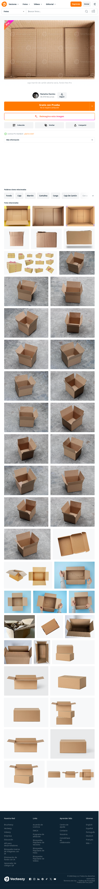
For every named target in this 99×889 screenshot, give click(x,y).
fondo (9, 194)
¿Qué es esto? (29, 134)
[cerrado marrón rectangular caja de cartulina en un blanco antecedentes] (46, 237)
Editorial (49, 4)
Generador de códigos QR (10, 863)
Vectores (12, 4)
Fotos (25, 4)
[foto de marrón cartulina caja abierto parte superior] (77, 261)
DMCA (34, 829)
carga (55, 194)
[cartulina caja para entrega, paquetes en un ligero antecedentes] (26, 679)
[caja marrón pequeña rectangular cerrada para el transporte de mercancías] (50, 625)
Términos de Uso (86, 879)
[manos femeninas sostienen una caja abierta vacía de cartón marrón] (82, 600)
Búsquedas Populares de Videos (37, 857)
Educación (8, 838)
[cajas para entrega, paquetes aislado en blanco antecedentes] (73, 651)
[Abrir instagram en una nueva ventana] (34, 879)
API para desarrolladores (11, 843)
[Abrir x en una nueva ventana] (51, 879)
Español (87, 827)
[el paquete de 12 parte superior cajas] (30, 261)
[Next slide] (89, 194)
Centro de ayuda (62, 824)
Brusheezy (8, 823)
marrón (30, 194)
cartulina (43, 194)
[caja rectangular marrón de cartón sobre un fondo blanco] (16, 237)
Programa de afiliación (37, 834)
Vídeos (37, 4)
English (87, 823)
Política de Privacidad (85, 881)
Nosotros (62, 833)
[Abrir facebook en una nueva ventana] (30, 879)
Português (88, 831)
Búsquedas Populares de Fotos (37, 849)
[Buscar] (86, 11)
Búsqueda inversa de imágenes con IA (12, 850)
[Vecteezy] (4, 4)
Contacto (62, 829)
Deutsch (87, 834)
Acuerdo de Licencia (37, 824)
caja (19, 194)
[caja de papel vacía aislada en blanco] (28, 573)
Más (86, 842)
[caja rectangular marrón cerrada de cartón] (79, 237)
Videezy (7, 831)
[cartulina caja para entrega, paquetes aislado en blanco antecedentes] (72, 679)
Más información (12, 138)
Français (87, 838)
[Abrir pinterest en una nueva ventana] (43, 879)
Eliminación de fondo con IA (10, 857)
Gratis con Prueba (49, 106)
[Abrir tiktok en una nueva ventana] (47, 879)
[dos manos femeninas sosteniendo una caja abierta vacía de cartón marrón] (50, 600)
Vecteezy (8, 827)
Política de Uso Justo (83, 883)
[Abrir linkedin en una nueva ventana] (38, 879)
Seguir (61, 97)
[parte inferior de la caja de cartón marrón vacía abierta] (80, 215)
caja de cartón (70, 194)
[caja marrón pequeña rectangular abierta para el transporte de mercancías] (74, 542)
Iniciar (86, 4)
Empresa (8, 834)
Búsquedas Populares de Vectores (37, 841)
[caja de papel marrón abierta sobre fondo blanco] (80, 625)
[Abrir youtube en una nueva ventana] (55, 879)
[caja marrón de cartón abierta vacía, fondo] (17, 215)
